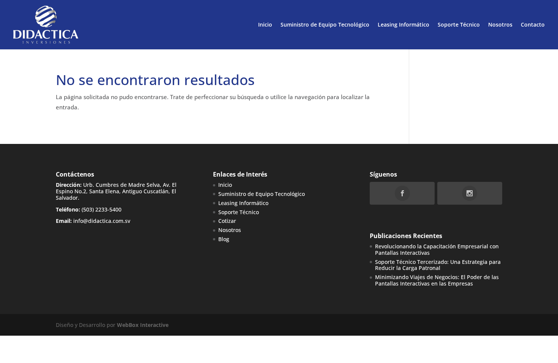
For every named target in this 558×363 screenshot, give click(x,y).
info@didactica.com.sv (101, 220)
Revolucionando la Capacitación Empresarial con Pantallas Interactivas (437, 249)
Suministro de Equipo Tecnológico (325, 24)
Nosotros (500, 24)
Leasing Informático (403, 24)
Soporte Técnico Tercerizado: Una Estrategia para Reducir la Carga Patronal (438, 265)
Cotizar (227, 220)
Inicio (265, 24)
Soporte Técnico (459, 24)
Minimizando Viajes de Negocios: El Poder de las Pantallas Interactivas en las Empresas (437, 280)
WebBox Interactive (143, 324)
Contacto (533, 24)
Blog (223, 239)
